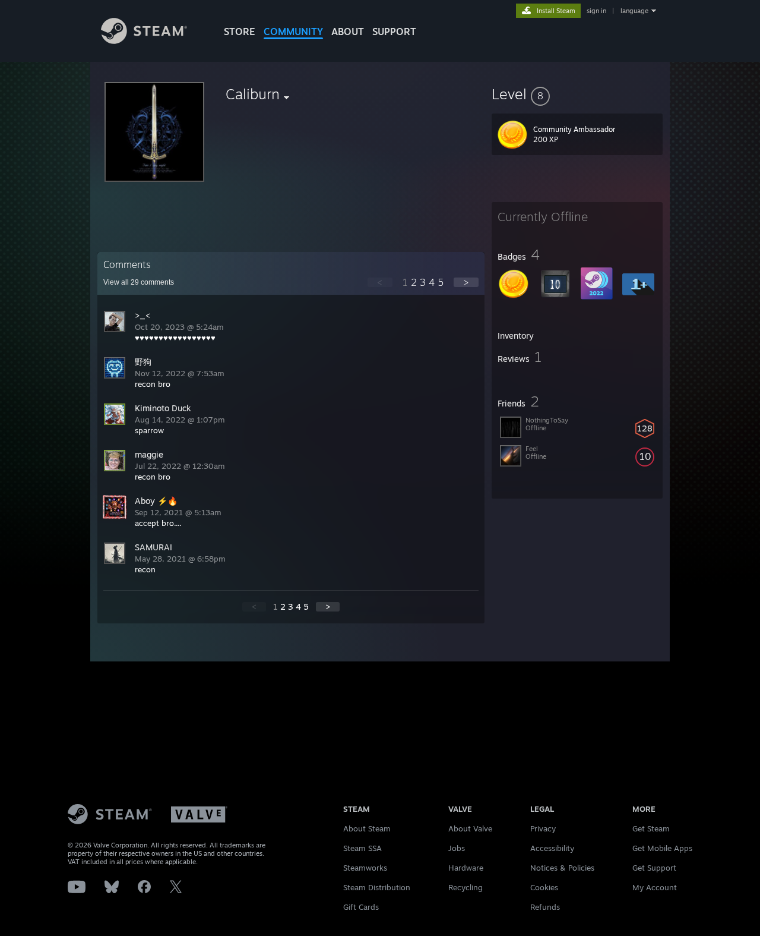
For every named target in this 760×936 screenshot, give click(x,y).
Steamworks (365, 867)
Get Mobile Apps (662, 848)
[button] (577, 94)
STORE (239, 31)
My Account (654, 887)
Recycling (465, 887)
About (347, 31)
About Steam (367, 828)
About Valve (470, 828)
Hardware (465, 867)
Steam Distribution (376, 887)
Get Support (654, 867)
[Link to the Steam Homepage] (144, 41)
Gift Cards (361, 907)
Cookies (544, 887)
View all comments (138, 282)
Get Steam (651, 828)
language (634, 11)
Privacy (543, 828)
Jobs (456, 848)
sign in (596, 11)
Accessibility (552, 848)
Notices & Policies (562, 867)
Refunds (545, 907)
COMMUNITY (293, 31)
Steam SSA (362, 848)
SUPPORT (394, 31)
